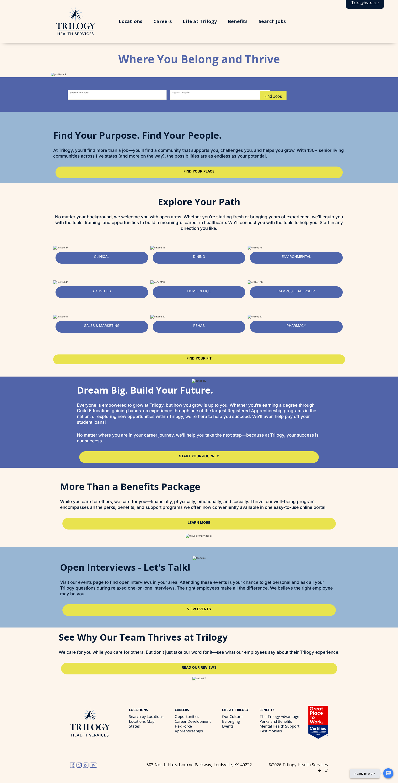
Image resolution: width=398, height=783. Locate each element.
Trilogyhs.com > (365, 2)
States (134, 726)
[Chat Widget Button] (388, 773)
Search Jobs (272, 21)
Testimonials (271, 731)
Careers (162, 21)
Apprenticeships (189, 731)
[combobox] (117, 95)
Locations (130, 21)
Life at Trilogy (200, 21)
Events (228, 726)
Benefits (238, 21)
